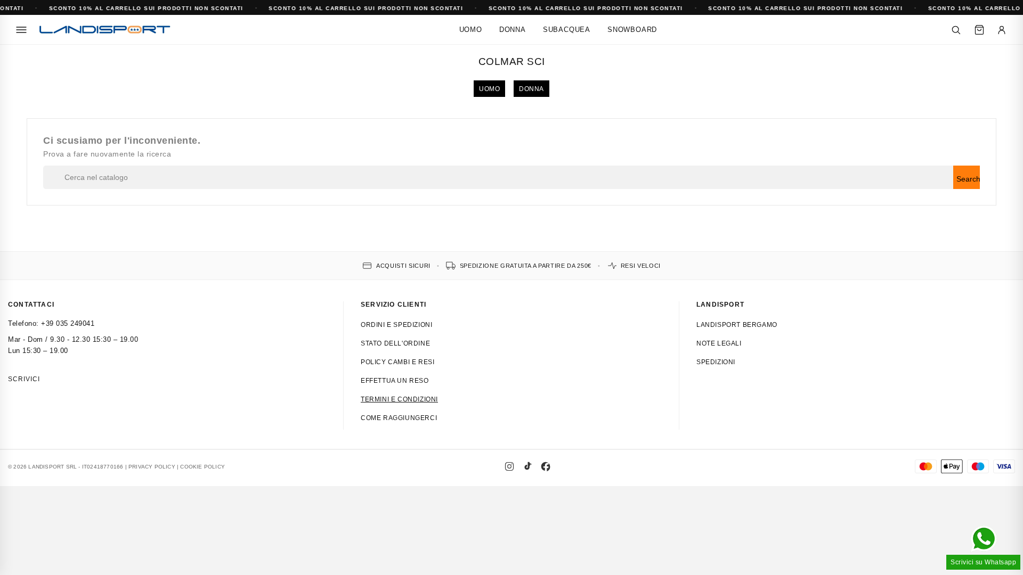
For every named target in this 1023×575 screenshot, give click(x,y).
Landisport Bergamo (736, 324)
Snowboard (632, 30)
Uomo (470, 30)
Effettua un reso (395, 380)
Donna (512, 30)
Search (968, 179)
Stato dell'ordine (395, 343)
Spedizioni (715, 362)
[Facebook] (545, 466)
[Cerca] (956, 29)
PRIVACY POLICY (151, 467)
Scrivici (24, 379)
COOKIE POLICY (202, 467)
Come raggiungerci (399, 418)
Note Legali (719, 343)
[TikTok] (527, 466)
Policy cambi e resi (397, 362)
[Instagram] (509, 466)
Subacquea (566, 30)
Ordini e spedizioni (396, 324)
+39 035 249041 (67, 323)
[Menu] (21, 29)
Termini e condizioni (399, 399)
